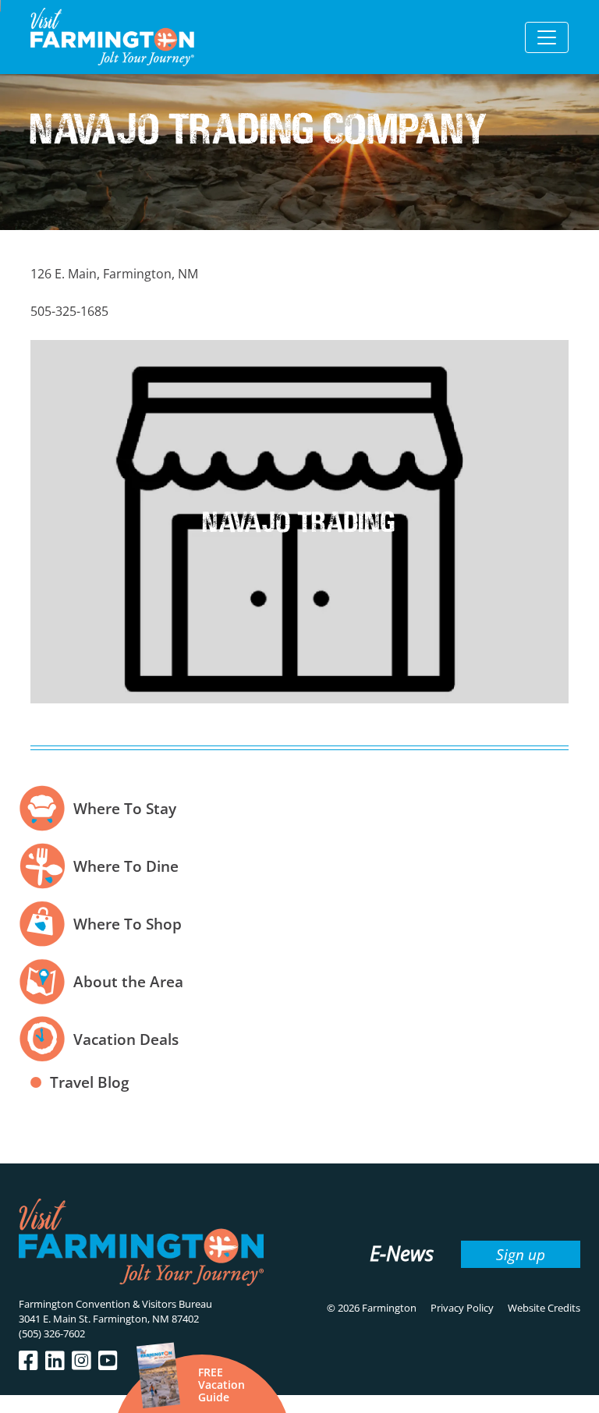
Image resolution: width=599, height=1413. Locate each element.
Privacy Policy (462, 1308)
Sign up (520, 1254)
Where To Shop (127, 923)
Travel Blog (89, 1082)
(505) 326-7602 (52, 1333)
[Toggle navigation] (547, 37)
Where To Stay (124, 808)
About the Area (128, 981)
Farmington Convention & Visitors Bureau (115, 1304)
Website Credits (544, 1308)
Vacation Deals (126, 1039)
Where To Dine (126, 865)
